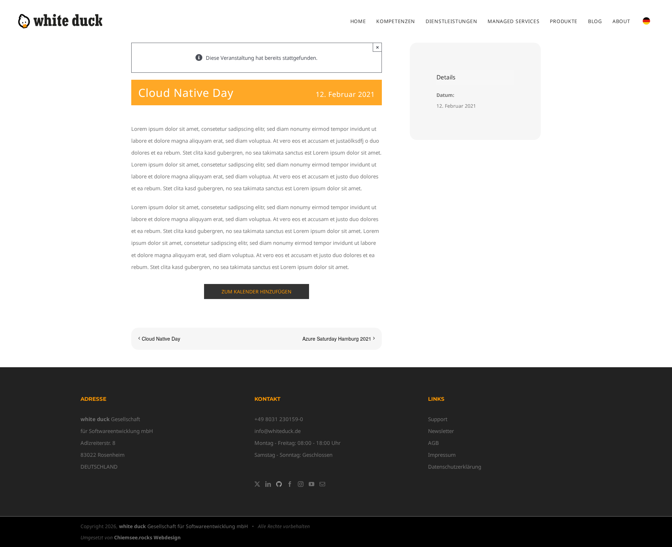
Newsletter (441, 430)
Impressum (442, 454)
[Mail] (322, 484)
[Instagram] (300, 484)
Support (437, 418)
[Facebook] (290, 484)
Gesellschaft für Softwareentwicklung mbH (183, 526)
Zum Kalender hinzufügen (257, 291)
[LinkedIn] (268, 484)
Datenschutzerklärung (454, 466)
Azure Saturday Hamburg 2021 (336, 338)
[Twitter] (257, 484)
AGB (433, 442)
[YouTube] (311, 484)
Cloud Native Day (161, 338)
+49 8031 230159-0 (278, 418)
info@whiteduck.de (277, 430)
